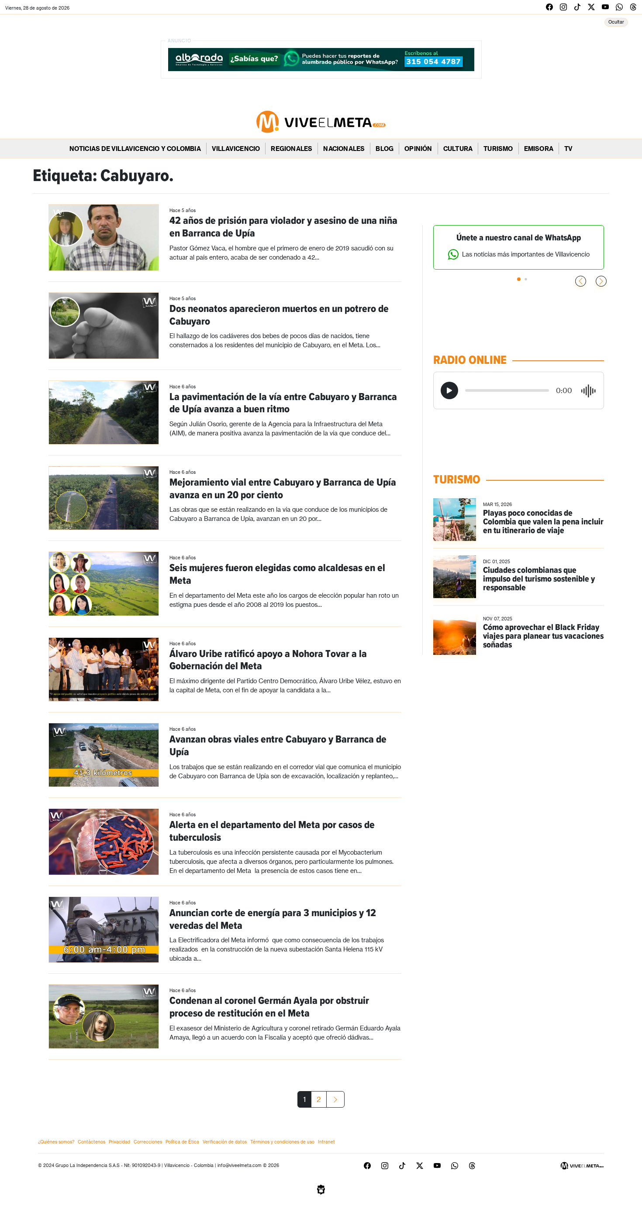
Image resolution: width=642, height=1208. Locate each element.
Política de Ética (182, 1141)
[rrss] (549, 7)
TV (568, 148)
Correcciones (148, 1141)
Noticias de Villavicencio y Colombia (135, 148)
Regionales (291, 148)
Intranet (326, 1141)
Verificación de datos (225, 1141)
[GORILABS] (321, 1188)
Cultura (458, 148)
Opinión (418, 148)
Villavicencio (236, 148)
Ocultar (616, 21)
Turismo (498, 148)
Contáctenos (91, 1141)
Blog (384, 148)
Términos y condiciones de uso (282, 1141)
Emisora (538, 148)
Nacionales (344, 148)
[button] (601, 281)
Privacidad (119, 1141)
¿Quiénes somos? (56, 1141)
